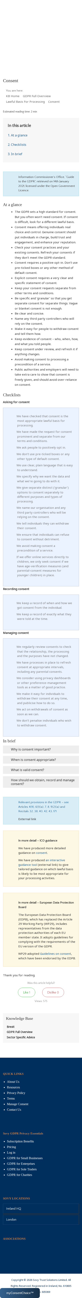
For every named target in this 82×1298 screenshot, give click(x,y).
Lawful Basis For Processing (26, 102)
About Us (13, 1081)
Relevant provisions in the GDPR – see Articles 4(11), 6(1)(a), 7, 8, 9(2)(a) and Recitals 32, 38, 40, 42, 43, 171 (43, 807)
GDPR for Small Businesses (25, 1158)
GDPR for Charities (19, 1175)
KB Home (13, 96)
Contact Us (14, 1109)
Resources (13, 1087)
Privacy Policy (16, 1093)
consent (41, 853)
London (11, 1219)
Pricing (11, 1147)
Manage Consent (17, 1104)
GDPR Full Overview (37, 96)
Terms (11, 1098)
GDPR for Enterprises (21, 1163)
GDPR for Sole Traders (22, 1169)
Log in (11, 1152)
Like (26, 992)
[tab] (41, 1208)
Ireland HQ (13, 1208)
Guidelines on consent (55, 954)
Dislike (53, 992)
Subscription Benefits (20, 1141)
